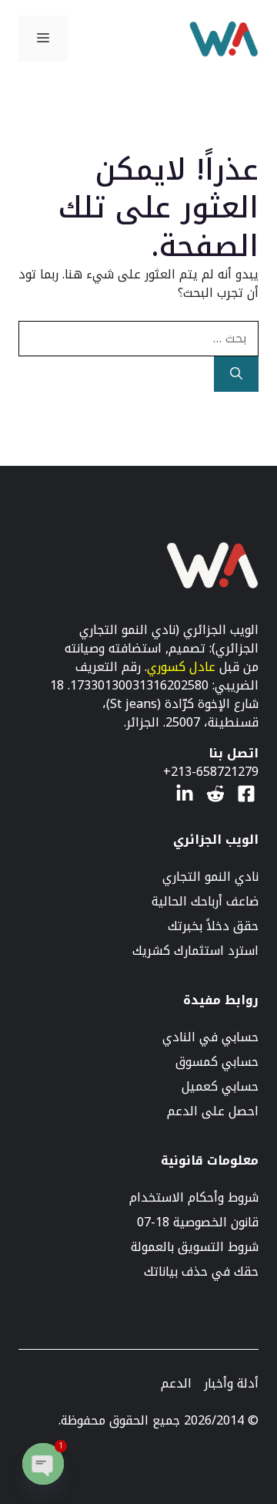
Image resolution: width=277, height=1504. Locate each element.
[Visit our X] (215, 793)
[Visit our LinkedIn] (184, 793)
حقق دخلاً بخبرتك (213, 926)
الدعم (176, 1383)
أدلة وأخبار (231, 1383)
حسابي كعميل (220, 1086)
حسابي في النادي (210, 1037)
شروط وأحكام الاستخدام (194, 1198)
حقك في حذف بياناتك (201, 1272)
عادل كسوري (181, 667)
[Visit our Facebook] (246, 793)
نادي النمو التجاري (210, 877)
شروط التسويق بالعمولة (195, 1247)
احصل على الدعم (213, 1111)
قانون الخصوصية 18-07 (198, 1222)
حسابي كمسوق (217, 1062)
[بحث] (236, 374)
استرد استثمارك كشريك (195, 951)
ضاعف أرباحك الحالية (205, 901)
